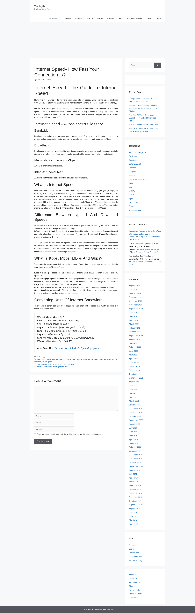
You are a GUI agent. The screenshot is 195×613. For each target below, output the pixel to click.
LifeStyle (110, 18)
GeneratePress (107, 609)
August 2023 (134, 339)
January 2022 (134, 362)
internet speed (71, 359)
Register (132, 545)
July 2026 (133, 289)
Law (130, 187)
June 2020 (133, 432)
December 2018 (135, 493)
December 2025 (135, 301)
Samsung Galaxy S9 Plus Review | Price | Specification (56, 364)
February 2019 (135, 486)
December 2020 (135, 409)
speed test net (112, 359)
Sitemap (132, 586)
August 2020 (134, 424)
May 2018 (133, 520)
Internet (100, 18)
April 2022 (133, 359)
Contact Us (134, 578)
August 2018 (134, 509)
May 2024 (133, 316)
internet (62, 359)
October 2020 (134, 416)
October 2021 (134, 374)
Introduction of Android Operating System (77, 348)
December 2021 (135, 366)
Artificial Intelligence (137, 152)
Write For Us (134, 582)
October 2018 (134, 501)
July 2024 (133, 312)
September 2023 (136, 336)
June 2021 (133, 389)
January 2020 (134, 451)
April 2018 (133, 524)
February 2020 (135, 447)
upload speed (47, 362)
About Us (133, 575)
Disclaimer (133, 598)
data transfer (41, 359)
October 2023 (134, 332)
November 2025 (135, 305)
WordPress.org (135, 560)
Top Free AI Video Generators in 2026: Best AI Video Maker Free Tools (142, 118)
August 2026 (134, 286)
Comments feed (135, 557)
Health (120, 18)
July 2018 (133, 512)
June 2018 (133, 516)
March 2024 (134, 324)
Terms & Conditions (137, 594)
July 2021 (133, 386)
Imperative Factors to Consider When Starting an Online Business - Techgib (145, 234)
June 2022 (133, 351)
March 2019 (134, 482)
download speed (53, 359)
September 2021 (136, 378)
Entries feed (134, 553)
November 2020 (135, 412)
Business (78, 18)
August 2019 (134, 470)
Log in (131, 549)
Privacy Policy (135, 590)
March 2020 (134, 443)
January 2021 (134, 405)
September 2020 (136, 420)
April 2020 (133, 439)
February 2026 (135, 293)
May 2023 (133, 343)
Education (159, 18)
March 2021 (134, 401)
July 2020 (133, 428)
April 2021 (133, 397)
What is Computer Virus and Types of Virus (52, 367)
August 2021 (134, 382)
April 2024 (133, 320)
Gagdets (68, 18)
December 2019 (135, 455)
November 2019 (135, 459)
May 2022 (133, 355)
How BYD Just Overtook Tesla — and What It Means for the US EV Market (143, 108)
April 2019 (133, 478)
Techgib (39, 6)
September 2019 (136, 466)
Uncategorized (135, 210)
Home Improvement (134, 18)
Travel (149, 18)
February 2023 (135, 347)
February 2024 (135, 328)
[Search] (157, 65)
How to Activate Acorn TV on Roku (143, 125)
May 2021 (133, 393)
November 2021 (135, 370)
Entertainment (135, 164)
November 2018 (135, 497)
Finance (90, 18)
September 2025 (136, 309)
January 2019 (134, 489)
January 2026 (134, 297)
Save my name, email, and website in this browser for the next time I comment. (70, 434)
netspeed (94, 359)
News (131, 195)
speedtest (37, 362)
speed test (102, 359)
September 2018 (136, 505)
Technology (53, 18)
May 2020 (133, 436)
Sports (132, 198)
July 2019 (133, 474)
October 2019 (134, 462)
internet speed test (83, 359)
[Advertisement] (97, 39)
